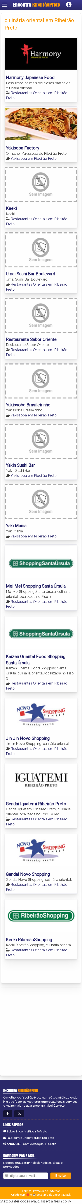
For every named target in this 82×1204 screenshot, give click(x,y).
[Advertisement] (41, 1031)
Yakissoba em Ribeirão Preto (33, 158)
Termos (26, 1191)
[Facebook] (7, 1113)
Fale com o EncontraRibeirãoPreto (30, 1137)
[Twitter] (19, 1113)
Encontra (36, 5)
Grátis (52, 1144)
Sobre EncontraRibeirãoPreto (27, 1131)
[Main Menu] (4, 4)
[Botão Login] (69, 5)
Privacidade (40, 1191)
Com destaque (33, 1144)
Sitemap (55, 1191)
